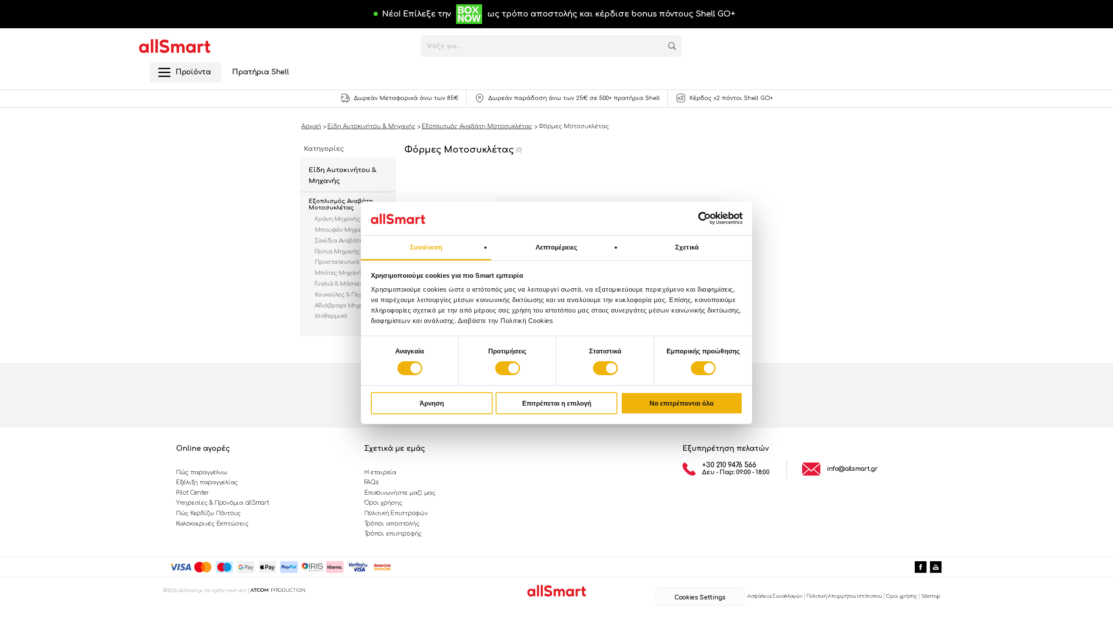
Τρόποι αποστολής (392, 524)
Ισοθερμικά (331, 316)
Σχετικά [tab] (687, 247)
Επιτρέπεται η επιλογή (556, 403)
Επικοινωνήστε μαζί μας (400, 493)
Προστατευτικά (337, 262)
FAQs (371, 482)
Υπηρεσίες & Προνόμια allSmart (222, 503)
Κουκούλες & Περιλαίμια (349, 295)
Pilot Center (192, 493)
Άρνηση (432, 403)
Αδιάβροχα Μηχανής (344, 306)
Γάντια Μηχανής (337, 252)
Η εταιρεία (380, 473)
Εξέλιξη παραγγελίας (207, 482)
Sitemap (930, 596)
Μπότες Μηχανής (340, 273)
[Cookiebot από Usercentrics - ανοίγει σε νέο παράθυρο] (704, 218)
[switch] (507, 368)
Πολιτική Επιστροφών (396, 513)
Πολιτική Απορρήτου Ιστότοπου (844, 596)
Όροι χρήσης (383, 503)
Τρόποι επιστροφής (393, 534)
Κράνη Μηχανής (337, 219)
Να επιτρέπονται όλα (681, 403)
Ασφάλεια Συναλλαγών (775, 596)
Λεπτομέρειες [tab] (556, 247)
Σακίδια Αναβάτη (339, 241)
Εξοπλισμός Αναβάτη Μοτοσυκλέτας (341, 204)
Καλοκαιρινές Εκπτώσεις (212, 524)
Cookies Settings (699, 597)
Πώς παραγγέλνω (201, 473)
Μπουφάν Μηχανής (342, 230)
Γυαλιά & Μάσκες (339, 284)
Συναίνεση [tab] (426, 247)
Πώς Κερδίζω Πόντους (208, 513)
